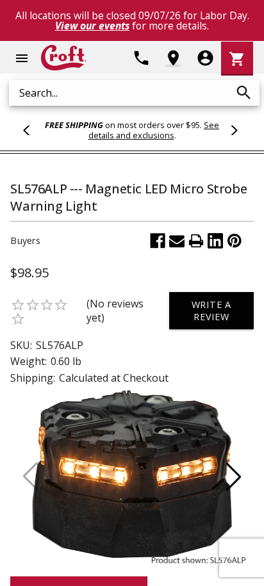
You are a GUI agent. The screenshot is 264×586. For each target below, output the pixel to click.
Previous (32, 130)
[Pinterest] (234, 240)
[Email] (177, 240)
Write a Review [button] (212, 310)
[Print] (196, 240)
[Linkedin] (215, 240)
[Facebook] (157, 240)
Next (232, 130)
